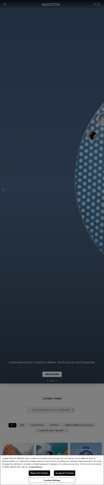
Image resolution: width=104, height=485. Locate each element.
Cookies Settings (52, 480)
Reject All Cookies (39, 473)
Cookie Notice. (35, 467)
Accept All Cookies (64, 473)
